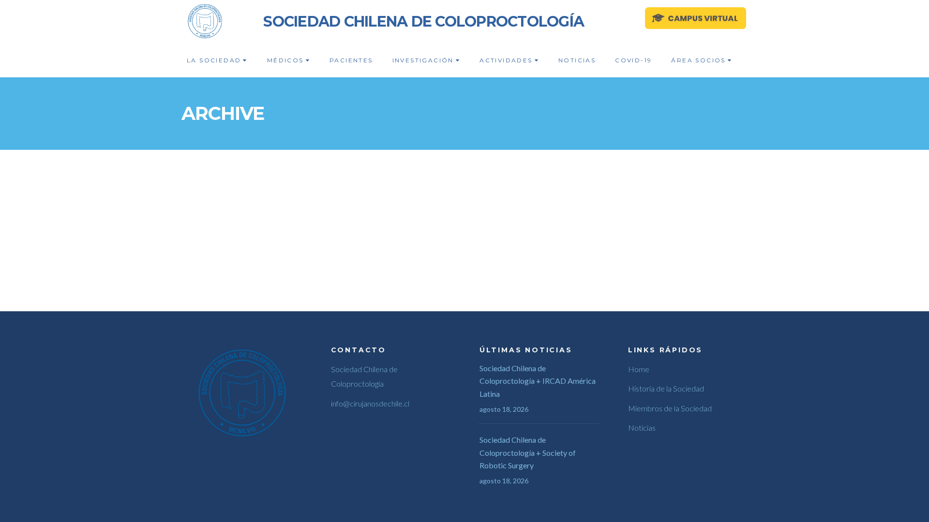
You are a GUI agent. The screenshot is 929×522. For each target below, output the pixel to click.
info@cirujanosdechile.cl (370, 403)
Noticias (642, 427)
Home (638, 369)
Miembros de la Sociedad (670, 408)
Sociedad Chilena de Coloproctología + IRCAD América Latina (537, 380)
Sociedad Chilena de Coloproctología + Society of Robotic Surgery (527, 452)
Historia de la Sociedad (666, 388)
